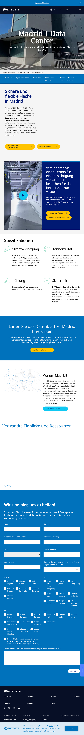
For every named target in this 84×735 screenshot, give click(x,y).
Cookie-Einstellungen (10, 719)
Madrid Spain (25, 622)
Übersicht (8, 78)
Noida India (51, 622)
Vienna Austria (36, 630)
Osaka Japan (61, 582)
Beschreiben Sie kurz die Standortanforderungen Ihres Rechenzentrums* (32, 649)
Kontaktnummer (50, 549)
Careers (30, 703)
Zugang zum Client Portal (42, 3)
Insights (54, 696)
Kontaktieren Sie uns (50, 79)
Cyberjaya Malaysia (74, 594)
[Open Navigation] (80, 10)
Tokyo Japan (49, 594)
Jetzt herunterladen (39, 350)
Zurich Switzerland (38, 623)
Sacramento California (24, 589)
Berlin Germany (10, 615)
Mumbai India (74, 615)
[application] (42, 728)
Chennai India (62, 615)
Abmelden (45, 719)
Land (6, 549)
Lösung (77, 696)
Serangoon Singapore (51, 602)
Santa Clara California (36, 589)
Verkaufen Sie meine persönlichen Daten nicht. (30, 720)
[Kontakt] (67, 10)
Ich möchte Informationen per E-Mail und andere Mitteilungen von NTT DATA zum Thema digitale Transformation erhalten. (23, 641)
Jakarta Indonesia (62, 594)
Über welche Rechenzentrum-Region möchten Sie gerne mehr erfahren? (61, 563)
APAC (46, 577)
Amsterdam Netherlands (12, 623)
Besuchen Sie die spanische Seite (67, 79)
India (45, 610)
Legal (53, 703)
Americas (7, 577)
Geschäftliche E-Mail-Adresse (15, 537)
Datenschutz (26, 716)
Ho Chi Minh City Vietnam (74, 603)
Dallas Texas (34, 582)
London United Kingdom (10, 631)
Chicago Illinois (22, 582)
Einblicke (37, 78)
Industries (8, 696)
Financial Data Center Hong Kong (51, 585)
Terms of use (45, 716)
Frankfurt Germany (23, 615)
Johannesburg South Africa (25, 630)
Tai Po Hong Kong (75, 582)
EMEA (6, 610)
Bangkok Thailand (62, 602)
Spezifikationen (22, 78)
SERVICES (30, 696)
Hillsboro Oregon (10, 589)
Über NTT (7, 703)
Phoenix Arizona (10, 597)
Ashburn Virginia (10, 582)
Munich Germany (37, 615)
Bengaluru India (51, 615)
